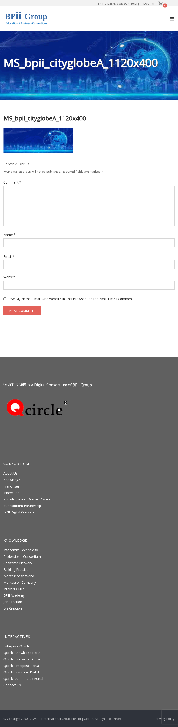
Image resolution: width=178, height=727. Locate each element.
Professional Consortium (22, 556)
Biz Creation (12, 608)
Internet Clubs (13, 589)
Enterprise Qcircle (16, 646)
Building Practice (15, 569)
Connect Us (12, 685)
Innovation (11, 493)
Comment (12, 182)
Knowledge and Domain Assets (27, 499)
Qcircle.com (14, 384)
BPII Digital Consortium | (119, 3)
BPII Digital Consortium (21, 512)
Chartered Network (17, 563)
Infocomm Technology (20, 550)
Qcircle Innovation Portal (22, 659)
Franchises (11, 486)
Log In (148, 3)
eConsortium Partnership (22, 505)
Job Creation (12, 602)
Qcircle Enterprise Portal (21, 665)
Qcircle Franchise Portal (21, 672)
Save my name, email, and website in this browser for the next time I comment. (71, 299)
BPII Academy (14, 595)
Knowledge (11, 480)
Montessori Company (19, 582)
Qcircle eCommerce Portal (23, 678)
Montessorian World (18, 576)
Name (9, 235)
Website (9, 277)
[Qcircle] (38, 423)
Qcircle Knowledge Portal (22, 652)
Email (8, 256)
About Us (10, 473)
